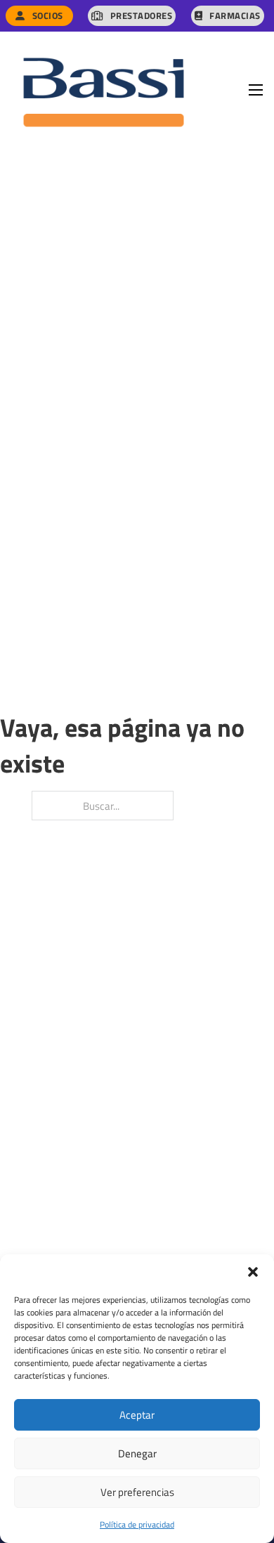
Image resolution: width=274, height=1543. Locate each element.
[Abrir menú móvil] (256, 90)
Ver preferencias (137, 1492)
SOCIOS (47, 15)
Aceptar (137, 1414)
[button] (253, 1272)
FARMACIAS (235, 15)
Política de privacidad (137, 1524)
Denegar (137, 1453)
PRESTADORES (141, 15)
